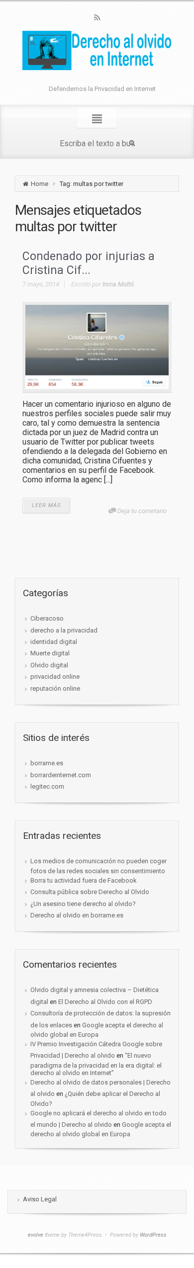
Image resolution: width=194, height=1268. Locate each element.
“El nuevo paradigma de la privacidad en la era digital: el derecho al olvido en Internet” (96, 1064)
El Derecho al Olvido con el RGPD (105, 1001)
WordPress (153, 1235)
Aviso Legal (40, 1199)
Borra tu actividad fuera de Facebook (83, 880)
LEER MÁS (46, 505)
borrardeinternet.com (60, 775)
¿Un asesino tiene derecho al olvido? (83, 903)
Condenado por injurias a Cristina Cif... (88, 263)
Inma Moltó (118, 284)
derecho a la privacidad (63, 630)
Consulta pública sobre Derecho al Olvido (89, 892)
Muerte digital (50, 653)
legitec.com (47, 786)
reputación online (55, 688)
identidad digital (53, 641)
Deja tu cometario (142, 511)
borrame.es (46, 763)
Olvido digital (49, 665)
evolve (35, 1235)
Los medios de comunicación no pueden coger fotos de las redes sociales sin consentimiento (98, 865)
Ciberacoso (47, 618)
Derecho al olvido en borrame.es (76, 915)
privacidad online (55, 676)
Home (39, 183)
